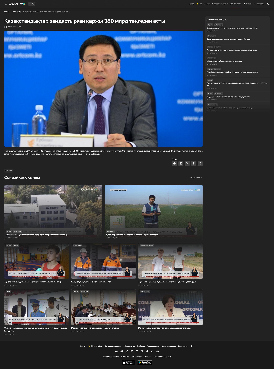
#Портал (8, 171)
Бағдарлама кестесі (220, 4)
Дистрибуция (137, 356)
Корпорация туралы (111, 356)
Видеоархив (183, 346)
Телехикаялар (259, 4)
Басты (191, 4)
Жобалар (247, 4)
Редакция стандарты (163, 356)
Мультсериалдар (169, 346)
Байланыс (125, 356)
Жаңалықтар (235, 4)
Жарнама (148, 356)
